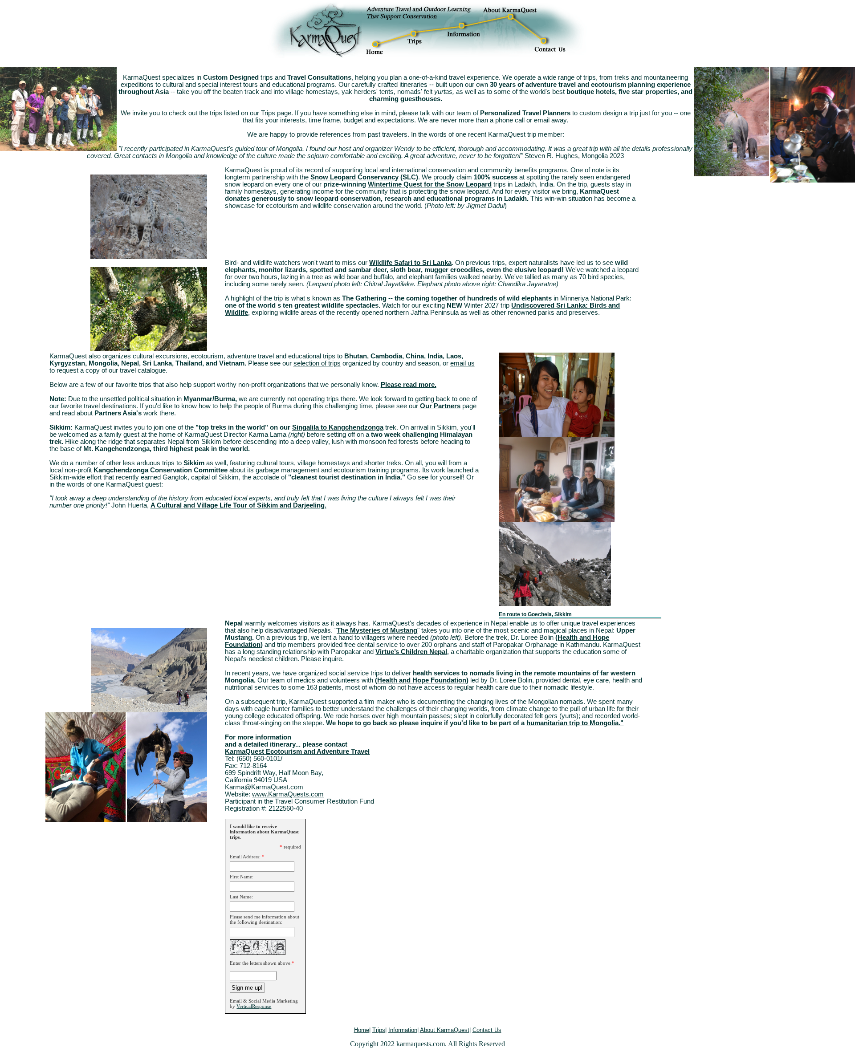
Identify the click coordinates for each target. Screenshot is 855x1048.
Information (402, 1030)
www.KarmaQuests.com (288, 794)
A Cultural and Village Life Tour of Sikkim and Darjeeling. (238, 505)
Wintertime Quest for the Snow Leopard (430, 184)
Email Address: (245, 856)
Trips (378, 1030)
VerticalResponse (253, 1006)
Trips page (276, 113)
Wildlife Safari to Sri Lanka (410, 262)
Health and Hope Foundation (421, 680)
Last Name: (241, 896)
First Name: (241, 876)
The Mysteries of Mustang (377, 630)
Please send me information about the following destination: (264, 919)
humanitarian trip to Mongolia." (574, 723)
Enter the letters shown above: (261, 963)
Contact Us (486, 1030)
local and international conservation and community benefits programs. (466, 170)
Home (361, 1030)
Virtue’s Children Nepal (411, 651)
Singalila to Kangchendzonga (337, 427)
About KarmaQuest (444, 1030)
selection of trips (317, 363)
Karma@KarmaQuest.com (264, 787)
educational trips (312, 356)
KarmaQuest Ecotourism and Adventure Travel (297, 751)
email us (462, 363)
